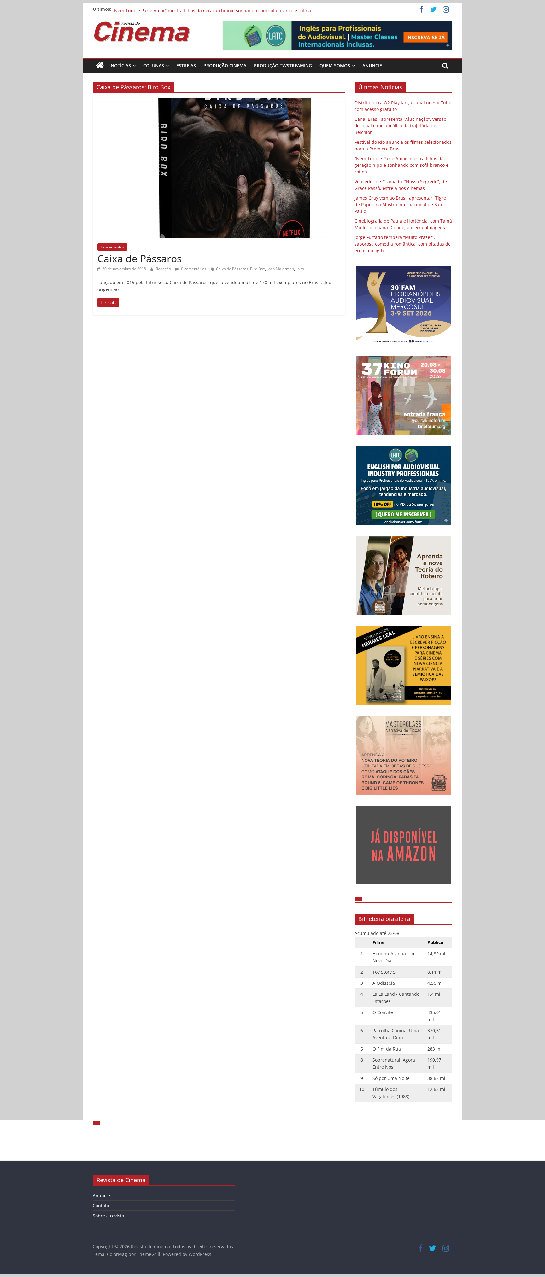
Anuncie (372, 65)
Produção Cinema (224, 65)
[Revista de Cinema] (100, 65)
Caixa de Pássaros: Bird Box (240, 268)
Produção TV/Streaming (283, 65)
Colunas (153, 65)
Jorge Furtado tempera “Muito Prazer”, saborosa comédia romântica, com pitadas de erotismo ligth (403, 244)
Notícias (121, 65)
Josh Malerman (280, 268)
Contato (101, 1206)
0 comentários (193, 268)
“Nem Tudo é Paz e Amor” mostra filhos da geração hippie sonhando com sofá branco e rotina (401, 165)
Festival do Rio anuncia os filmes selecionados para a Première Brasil (185, 9)
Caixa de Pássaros (139, 258)
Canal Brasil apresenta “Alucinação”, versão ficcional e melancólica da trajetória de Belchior (400, 125)
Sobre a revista (108, 1216)
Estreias (186, 65)
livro (300, 268)
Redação (164, 268)
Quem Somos (334, 65)
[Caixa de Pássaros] (219, 101)
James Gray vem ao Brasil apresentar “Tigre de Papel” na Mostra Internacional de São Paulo (400, 204)
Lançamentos (112, 247)
